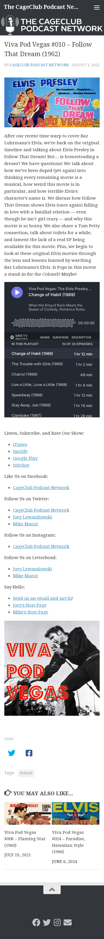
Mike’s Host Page (30, 612)
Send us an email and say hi (42, 598)
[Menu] (97, 7)
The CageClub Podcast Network (41, 7)
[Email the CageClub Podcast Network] (68, 923)
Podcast (26, 773)
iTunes (20, 444)
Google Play (25, 458)
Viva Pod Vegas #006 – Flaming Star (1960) (25, 839)
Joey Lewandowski (32, 517)
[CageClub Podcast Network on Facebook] (36, 923)
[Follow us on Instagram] (57, 923)
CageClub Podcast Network (39, 65)
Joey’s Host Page (30, 605)
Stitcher (21, 465)
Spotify (20, 451)
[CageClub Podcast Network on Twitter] (47, 923)
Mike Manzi (25, 524)
